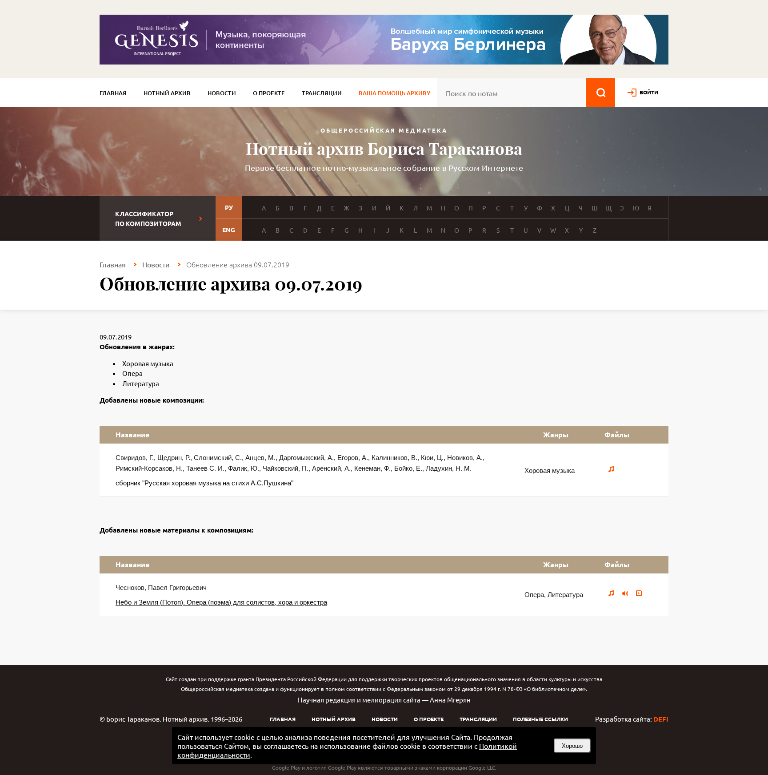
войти (649, 92)
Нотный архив (167, 93)
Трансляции (322, 93)
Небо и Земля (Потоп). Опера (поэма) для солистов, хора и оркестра (221, 602)
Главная (113, 93)
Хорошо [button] (572, 746)
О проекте (269, 93)
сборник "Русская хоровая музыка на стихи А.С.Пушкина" (204, 483)
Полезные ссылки (540, 719)
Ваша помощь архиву (394, 93)
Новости (222, 93)
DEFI (660, 718)
